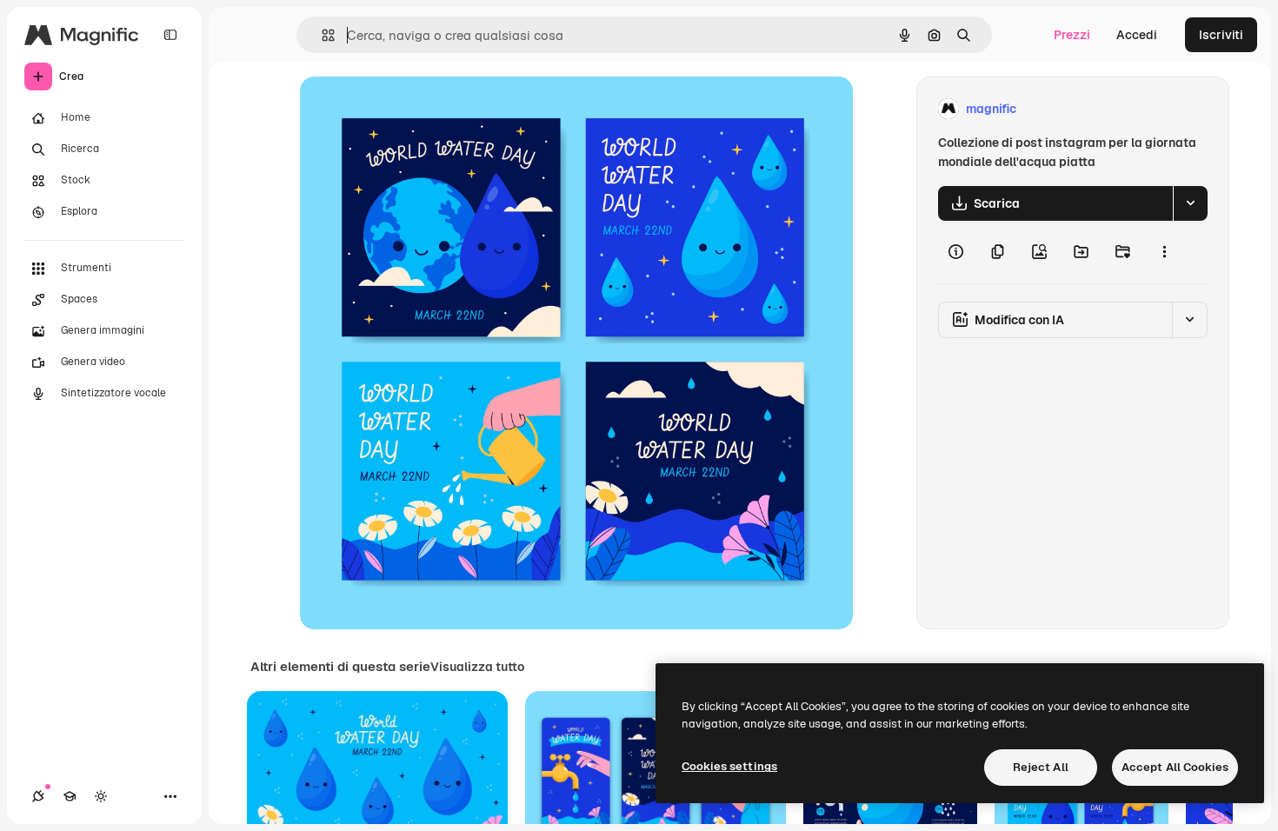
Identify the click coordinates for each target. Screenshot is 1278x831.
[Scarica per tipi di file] (1190, 203)
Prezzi (1072, 35)
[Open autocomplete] (321, 35)
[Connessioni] (38, 796)
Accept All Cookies (1175, 767)
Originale (415, 109)
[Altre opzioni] (1164, 252)
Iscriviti (1221, 35)
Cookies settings (729, 766)
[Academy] (69, 796)
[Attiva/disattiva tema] (101, 796)
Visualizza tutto (477, 667)
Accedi (1136, 35)
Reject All (1040, 767)
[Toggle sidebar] (170, 35)
